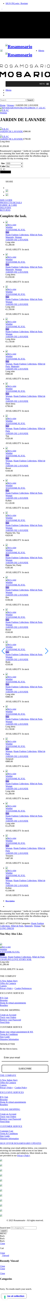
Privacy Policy (6, 988)
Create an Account (8, 1015)
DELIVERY (5, 207)
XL (19, 230)
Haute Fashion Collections (17, 235)
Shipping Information (9, 1039)
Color (3, 166)
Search (30, 100)
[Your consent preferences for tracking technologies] (5, 1297)
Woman (10, 105)
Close (2, 1243)
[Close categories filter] (1, 1284)
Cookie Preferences (23, 988)
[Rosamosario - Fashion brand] (18, 46)
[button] (42, 84)
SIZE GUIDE (6, 200)
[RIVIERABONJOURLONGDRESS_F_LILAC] (23, 108)
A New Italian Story (9, 981)
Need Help (5, 1022)
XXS (8, 230)
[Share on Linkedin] (7, 195)
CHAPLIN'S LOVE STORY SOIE (16, 959)
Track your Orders (8, 1017)
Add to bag (5, 172)
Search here (5, 1228)
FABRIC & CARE (8, 205)
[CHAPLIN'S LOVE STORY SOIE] (25, 944)
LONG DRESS (7, 928)
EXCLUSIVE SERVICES (12, 1092)
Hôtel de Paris (36, 235)
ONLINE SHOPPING (10, 1109)
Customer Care (6, 1131)
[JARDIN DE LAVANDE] (1, 126)
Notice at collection (13, 1296)
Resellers (4, 1005)
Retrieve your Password (10, 1020)
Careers (3, 986)
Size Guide (5, 1037)
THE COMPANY (8, 1075)
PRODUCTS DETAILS (11, 202)
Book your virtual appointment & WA (16, 1032)
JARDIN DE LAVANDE (17, 240)
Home (2, 105)
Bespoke (4, 1000)
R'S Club (4, 998)
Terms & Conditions (9, 1034)
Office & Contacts (8, 983)
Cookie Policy (21, 1087)
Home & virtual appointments (13, 1003)
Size (3, 163)
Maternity (10, 237)
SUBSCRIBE (25, 1068)
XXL (23, 230)
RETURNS (5, 210)
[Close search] (1, 103)
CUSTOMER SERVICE (11, 1126)
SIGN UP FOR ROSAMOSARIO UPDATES (20, 1143)
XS (11, 230)
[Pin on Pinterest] (7, 192)
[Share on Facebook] (6, 188)
